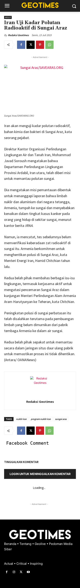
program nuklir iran (41, 419)
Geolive (41, 544)
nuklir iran (21, 419)
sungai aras (61, 419)
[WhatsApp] (49, 45)
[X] (30, 45)
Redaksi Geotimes (18, 35)
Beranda (10, 544)
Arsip (8, 17)
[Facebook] (21, 45)
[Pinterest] (40, 45)
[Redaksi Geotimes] (40, 386)
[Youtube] (28, 572)
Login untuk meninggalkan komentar (40, 474)
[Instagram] (13, 572)
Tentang (25, 544)
